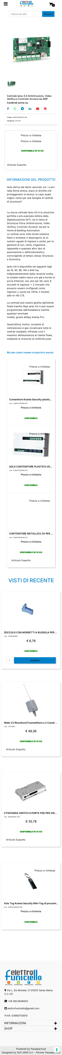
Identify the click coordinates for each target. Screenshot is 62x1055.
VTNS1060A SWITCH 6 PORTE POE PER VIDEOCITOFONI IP (31, 813)
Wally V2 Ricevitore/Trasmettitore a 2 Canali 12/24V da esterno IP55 (31, 722)
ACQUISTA (35, 660)
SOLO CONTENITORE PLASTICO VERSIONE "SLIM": (31, 466)
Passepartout (38, 1048)
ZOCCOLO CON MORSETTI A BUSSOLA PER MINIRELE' (31, 632)
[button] (48, 14)
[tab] (31, 1023)
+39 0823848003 (18, 1001)
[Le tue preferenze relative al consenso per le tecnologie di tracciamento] (57, 1050)
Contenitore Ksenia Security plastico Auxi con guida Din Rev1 (31, 399)
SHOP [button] (8, 1028)
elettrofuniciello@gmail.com (23, 1008)
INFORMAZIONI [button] (15, 1023)
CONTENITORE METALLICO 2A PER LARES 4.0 (31, 533)
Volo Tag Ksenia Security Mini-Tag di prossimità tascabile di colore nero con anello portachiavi (31, 903)
